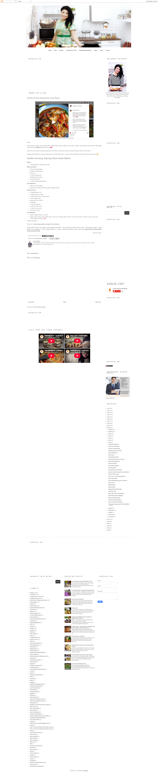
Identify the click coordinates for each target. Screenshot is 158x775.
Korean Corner (33, 639)
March (110, 433)
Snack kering (33, 661)
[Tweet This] (45, 236)
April (109, 436)
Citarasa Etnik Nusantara (36, 607)
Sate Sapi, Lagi (112, 491)
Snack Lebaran (34, 757)
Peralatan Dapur (34, 691)
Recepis (32, 628)
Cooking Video (33, 667)
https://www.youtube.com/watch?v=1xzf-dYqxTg (46, 224)
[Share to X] (54, 238)
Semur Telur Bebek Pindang (115, 502)
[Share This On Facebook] (43, 236)
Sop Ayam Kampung (113, 444)
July (109, 442)
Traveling (32, 620)
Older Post (98, 302)
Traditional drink (34, 637)
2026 (108, 530)
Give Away (32, 609)
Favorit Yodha (33, 617)
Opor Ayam (75, 608)
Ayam (31, 680)
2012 (108, 410)
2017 (108, 421)
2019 (108, 425)
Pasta (31, 751)
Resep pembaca (34, 613)
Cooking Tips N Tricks (35, 596)
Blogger (86, 770)
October (110, 512)
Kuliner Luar (33, 734)
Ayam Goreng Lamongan (78, 636)
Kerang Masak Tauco (113, 457)
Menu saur (32, 742)
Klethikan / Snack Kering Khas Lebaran (40, 704)
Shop (55, 50)
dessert (32, 663)
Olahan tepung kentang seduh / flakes (39, 716)
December (111, 516)
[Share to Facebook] (56, 238)
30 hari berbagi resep (35, 615)
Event (31, 673)
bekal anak (33, 646)
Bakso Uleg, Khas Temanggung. (116, 493)
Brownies (32, 695)
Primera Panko (33, 753)
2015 (108, 417)
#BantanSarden (98, 229)
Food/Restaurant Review (85, 50)
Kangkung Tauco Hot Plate (115, 450)
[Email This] (50, 238)
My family (32, 747)
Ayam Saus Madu (112, 478)
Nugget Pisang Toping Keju (115, 489)
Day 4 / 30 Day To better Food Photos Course (41, 727)
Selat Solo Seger (112, 463)
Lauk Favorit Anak (34, 688)
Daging (32, 682)
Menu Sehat (33, 710)
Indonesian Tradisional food (37, 699)
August (110, 508)
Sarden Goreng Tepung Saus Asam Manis (118, 472)
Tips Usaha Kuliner (35, 719)
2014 (108, 414)
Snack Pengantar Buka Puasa (37, 669)
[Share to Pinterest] (58, 238)
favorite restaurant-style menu (37, 762)
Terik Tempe (111, 455)
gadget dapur (33, 648)
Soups (31, 758)
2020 (108, 427)
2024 (108, 525)
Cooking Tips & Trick (71, 50)
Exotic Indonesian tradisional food (38, 656)
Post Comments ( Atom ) (40, 307)
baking (31, 604)
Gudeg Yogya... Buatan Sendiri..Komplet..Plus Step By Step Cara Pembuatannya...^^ (83, 627)
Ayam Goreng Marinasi (114, 461)
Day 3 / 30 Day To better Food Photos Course (41, 729)
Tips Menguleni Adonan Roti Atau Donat (82, 581)
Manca (31, 632)
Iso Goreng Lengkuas (113, 465)
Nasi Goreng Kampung (77, 599)
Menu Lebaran (33, 654)
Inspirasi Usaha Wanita (36, 686)
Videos (95, 50)
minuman (32, 678)
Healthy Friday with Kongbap (37, 652)
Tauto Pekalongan (112, 452)
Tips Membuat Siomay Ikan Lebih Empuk (82, 654)
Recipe (32, 755)
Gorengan (32, 658)
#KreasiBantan (89, 229)
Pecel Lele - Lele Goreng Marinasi (116, 476)
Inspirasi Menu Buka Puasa (37, 619)
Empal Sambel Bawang (114, 497)
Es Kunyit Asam (112, 467)
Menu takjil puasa (34, 645)
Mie (31, 743)
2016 (108, 419)
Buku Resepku (33, 697)
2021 (108, 519)
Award (31, 725)
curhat (31, 671)
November (111, 514)
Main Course (33, 706)
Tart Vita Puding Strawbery (114, 500)
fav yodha (32, 760)
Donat (31, 730)
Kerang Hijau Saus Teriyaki (115, 470)
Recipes (61, 50)
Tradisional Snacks (35, 598)
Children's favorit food (35, 665)
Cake (31, 635)
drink (31, 676)
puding (32, 721)
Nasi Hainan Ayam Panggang (115, 495)
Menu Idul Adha (34, 736)
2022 (108, 521)
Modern (32, 611)
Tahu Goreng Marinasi (113, 446)
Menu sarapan (33, 740)
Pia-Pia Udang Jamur (113, 474)
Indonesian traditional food (36, 684)
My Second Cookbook (35, 745)
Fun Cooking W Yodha (35, 732)
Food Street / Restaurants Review (38, 600)
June (109, 440)
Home (49, 50)
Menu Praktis (33, 738)
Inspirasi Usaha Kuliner (36, 674)
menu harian (33, 764)
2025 (108, 528)
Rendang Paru (112, 485)
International (33, 702)
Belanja (32, 693)
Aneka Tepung (33, 606)
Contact (108, 50)
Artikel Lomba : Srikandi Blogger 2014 (39, 723)
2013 (108, 412)
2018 (108, 423)
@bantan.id (39, 147)
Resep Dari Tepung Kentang (37, 717)
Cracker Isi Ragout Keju (114, 448)
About (101, 50)
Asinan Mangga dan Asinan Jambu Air (117, 480)
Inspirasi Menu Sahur (35, 660)
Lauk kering (33, 689)
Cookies (32, 630)
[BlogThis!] (52, 238)
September (111, 510)
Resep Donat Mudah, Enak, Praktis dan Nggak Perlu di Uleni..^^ (82, 617)
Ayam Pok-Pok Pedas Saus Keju (116, 459)
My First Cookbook (34, 712)
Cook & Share (33, 650)
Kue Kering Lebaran (35, 643)
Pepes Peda (111, 482)
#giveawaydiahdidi (35, 622)
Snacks (32, 626)
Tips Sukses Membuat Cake (79, 663)
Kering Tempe (111, 487)
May (109, 438)
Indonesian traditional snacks (37, 701)
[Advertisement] (64, 75)
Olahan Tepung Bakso (35, 714)
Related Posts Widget (97, 232)
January (110, 429)
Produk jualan (33, 602)
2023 (108, 523)
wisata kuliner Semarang (36, 766)
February (110, 431)
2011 (108, 408)
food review (33, 633)
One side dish (33, 749)
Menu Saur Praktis (34, 708)
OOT (31, 624)
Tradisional (33, 594)
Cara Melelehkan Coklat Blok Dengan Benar (83, 590)
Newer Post (31, 302)
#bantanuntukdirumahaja (33, 231)
